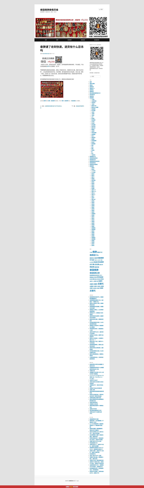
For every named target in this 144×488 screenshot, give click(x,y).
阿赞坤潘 (93, 180)
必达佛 (92, 123)
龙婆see (93, 193)
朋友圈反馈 (96, 40)
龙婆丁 (92, 196)
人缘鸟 (92, 104)
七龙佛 (92, 99)
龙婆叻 (92, 201)
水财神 (92, 131)
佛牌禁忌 (92, 90)
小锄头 (92, 115)
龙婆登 (92, 226)
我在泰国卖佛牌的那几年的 (95, 410)
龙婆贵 (98, 288)
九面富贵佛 (93, 101)
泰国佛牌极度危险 (94, 158)
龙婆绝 (92, 234)
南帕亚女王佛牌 (94, 107)
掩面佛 (92, 129)
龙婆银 (92, 242)
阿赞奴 (92, 183)
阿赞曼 (92, 188)
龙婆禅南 (93, 229)
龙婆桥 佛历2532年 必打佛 (95, 441)
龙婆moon (93, 191)
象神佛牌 (93, 143)
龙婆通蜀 (93, 239)
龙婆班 (92, 223)
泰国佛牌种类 (93, 163)
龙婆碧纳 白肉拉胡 (94, 404)
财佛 (92, 145)
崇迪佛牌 (93, 120)
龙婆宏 (92, 210)
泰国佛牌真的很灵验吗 (94, 161)
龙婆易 (92, 215)
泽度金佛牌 (93, 132)
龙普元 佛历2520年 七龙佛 (95, 455)
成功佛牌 (93, 124)
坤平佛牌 (93, 110)
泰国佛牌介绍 (93, 156)
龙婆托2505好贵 (93, 408)
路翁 (92, 148)
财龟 (92, 147)
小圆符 (92, 113)
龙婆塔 (92, 205)
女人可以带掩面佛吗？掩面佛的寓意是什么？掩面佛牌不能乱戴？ (96, 425)
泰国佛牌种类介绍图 (94, 419)
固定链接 (73, 100)
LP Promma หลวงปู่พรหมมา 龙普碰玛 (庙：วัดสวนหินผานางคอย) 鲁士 (96, 377)
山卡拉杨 (93, 172)
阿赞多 (92, 182)
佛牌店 (91, 85)
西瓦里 (92, 142)
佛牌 (57, 40)
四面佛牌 (93, 109)
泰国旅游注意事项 (94, 164)
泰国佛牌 (69, 40)
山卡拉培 (93, 170)
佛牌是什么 (92, 88)
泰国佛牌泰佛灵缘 (49, 9)
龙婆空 (92, 231)
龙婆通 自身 (92, 370)
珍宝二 (92, 136)
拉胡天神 (93, 126)
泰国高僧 (83, 40)
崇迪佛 (92, 118)
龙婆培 (92, 204)
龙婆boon (93, 189)
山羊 (92, 117)
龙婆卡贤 (93, 199)
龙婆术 (92, 218)
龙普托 (92, 245)
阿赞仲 (92, 174)
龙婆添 (92, 220)
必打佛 (92, 121)
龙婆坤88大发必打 (94, 380)
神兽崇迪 (93, 137)
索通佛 (92, 139)
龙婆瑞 (92, 224)
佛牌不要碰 (92, 83)
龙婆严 (92, 197)
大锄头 (92, 112)
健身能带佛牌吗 (80, 106)
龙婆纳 (92, 232)
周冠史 (92, 169)
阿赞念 (92, 186)
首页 (46, 40)
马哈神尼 (93, 155)
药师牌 (91, 279)
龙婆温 (92, 221)
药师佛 (95, 277)
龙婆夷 (92, 208)
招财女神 (93, 128)
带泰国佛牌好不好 (94, 443)
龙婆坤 (92, 202)
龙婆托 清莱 (92, 389)
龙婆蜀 (92, 236)
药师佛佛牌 (93, 140)
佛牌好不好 (93, 105)
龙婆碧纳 (93, 228)
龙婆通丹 (93, 237)
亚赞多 (92, 167)
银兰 (92, 153)
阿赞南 (92, 178)
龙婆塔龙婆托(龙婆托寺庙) (95, 397)
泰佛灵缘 (92, 96)
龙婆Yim (93, 194)
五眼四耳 (93, 102)
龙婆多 (92, 207)
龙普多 (92, 243)
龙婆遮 (92, 240)
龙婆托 (92, 212)
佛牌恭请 (92, 86)
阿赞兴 (92, 175)
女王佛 (98, 260)
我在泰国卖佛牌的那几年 (95, 93)
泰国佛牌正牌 (93, 159)
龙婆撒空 (93, 213)
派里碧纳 (93, 134)
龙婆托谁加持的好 (94, 402)
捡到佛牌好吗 (93, 454)
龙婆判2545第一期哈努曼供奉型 (97, 460)
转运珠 (92, 150)
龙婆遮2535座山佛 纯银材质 (96, 388)
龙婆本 (92, 216)
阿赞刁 (92, 177)
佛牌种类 (92, 91)
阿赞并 (92, 185)
